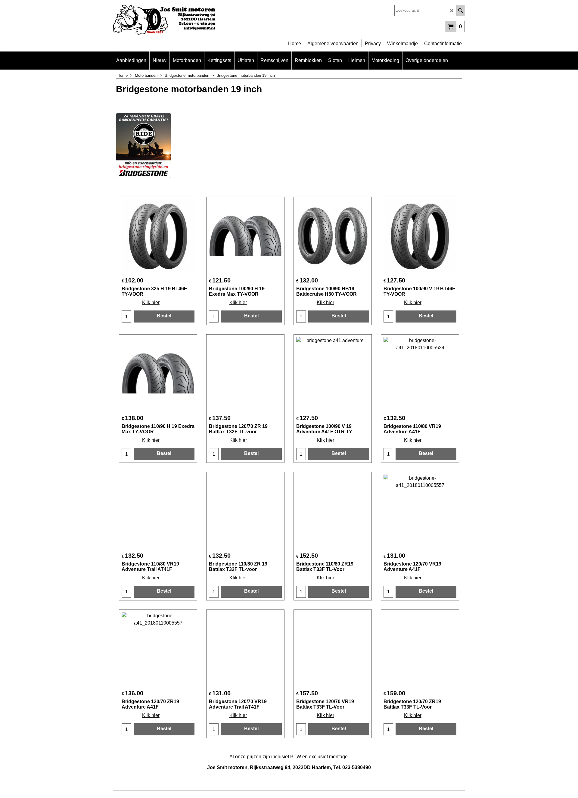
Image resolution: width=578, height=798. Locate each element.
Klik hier (151, 302)
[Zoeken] (460, 10)
